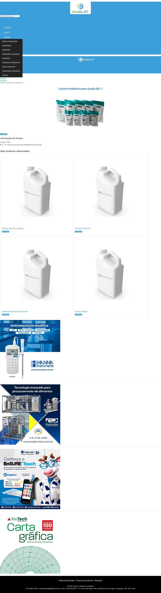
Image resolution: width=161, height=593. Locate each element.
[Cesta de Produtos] (0, 19)
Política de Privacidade (67, 580)
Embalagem (6, 50)
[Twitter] (76, 583)
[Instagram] (81, 583)
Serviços (5, 75)
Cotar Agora (3, 134)
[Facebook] (71, 583)
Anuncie (7, 32)
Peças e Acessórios (8, 66)
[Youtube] (86, 583)
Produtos (7, 37)
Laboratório (6, 58)
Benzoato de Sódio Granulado (12, 228)
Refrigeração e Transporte (11, 71)
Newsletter (98, 580)
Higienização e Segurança (11, 54)
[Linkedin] (91, 583)
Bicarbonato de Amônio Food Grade (15, 311)
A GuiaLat (7, 27)
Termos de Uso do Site (84, 580)
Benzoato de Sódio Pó (83, 228)
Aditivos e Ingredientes (10, 41)
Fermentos (3, 81)
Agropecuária (6, 45)
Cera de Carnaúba (81, 311)
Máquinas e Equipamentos (11, 62)
